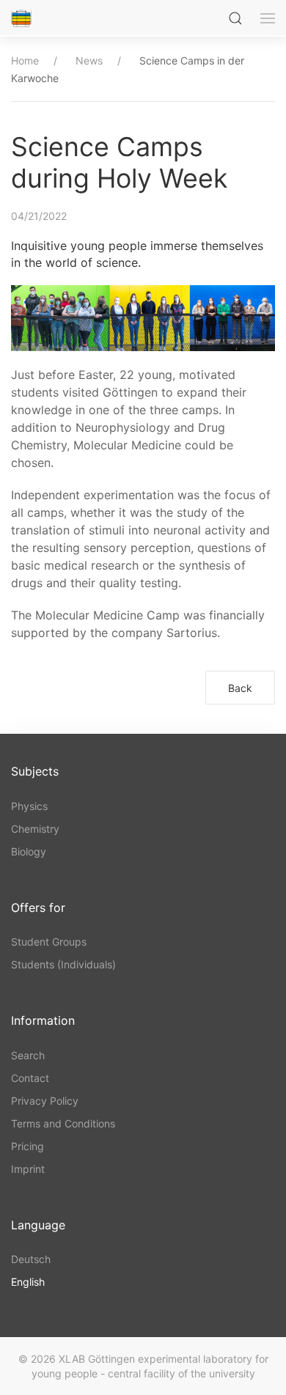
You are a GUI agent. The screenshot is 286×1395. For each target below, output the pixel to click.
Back (240, 688)
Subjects (35, 771)
